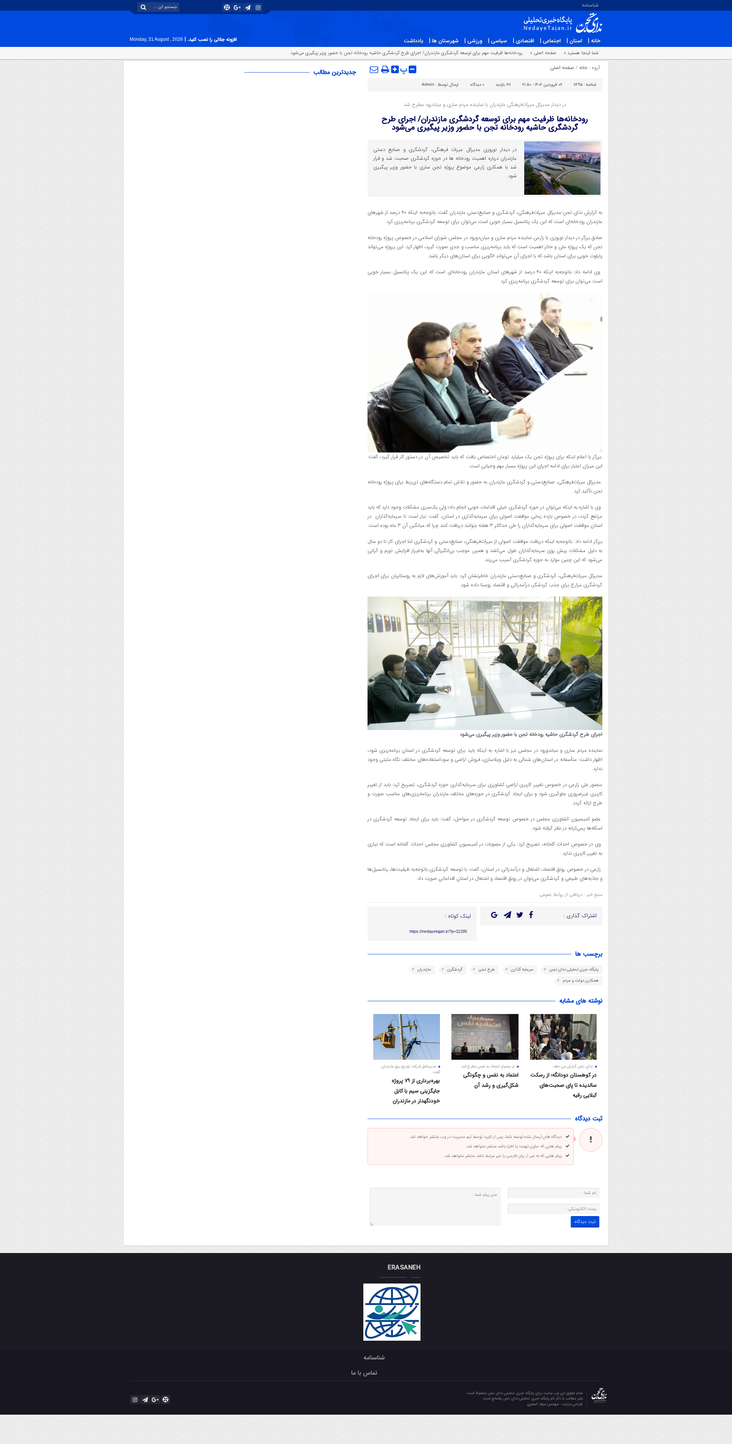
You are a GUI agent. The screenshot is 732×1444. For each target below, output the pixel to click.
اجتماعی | (550, 41)
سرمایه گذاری (522, 969)
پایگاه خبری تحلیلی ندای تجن (574, 969)
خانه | (594, 41)
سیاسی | (497, 41)
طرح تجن (486, 969)
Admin (428, 85)
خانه (583, 68)
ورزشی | (473, 41)
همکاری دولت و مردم (581, 980)
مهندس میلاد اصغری (543, 1404)
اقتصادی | (523, 41)
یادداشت (413, 41)
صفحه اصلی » (543, 52)
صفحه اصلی (562, 68)
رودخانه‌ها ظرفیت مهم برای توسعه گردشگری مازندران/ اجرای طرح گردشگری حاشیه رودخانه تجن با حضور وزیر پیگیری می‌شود (485, 123)
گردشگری (454, 969)
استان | (574, 41)
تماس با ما (364, 1373)
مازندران (424, 969)
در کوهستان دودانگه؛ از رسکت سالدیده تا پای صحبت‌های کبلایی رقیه (563, 1085)
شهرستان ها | (444, 41)
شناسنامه (590, 5)
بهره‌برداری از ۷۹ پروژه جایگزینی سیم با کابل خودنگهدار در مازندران (416, 1091)
